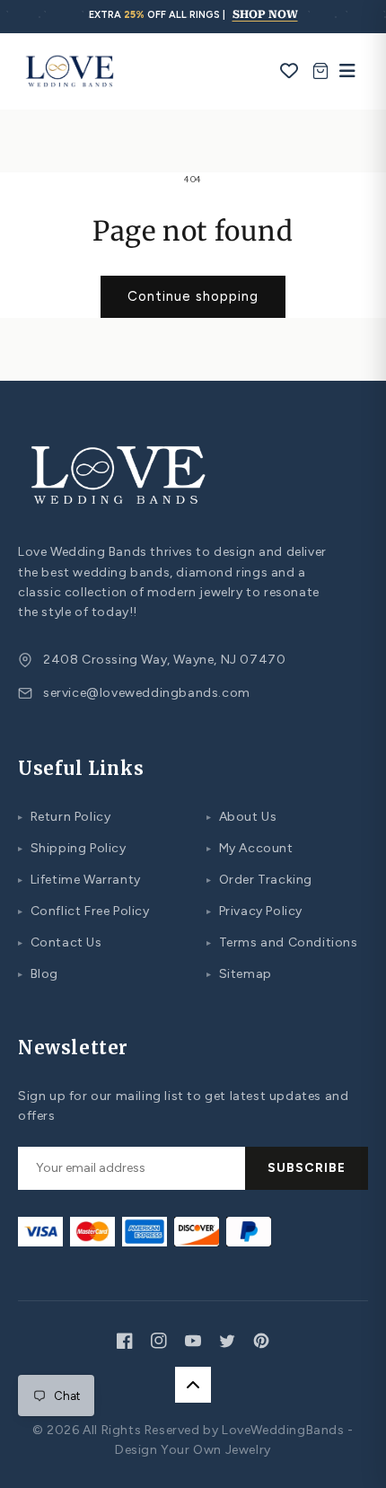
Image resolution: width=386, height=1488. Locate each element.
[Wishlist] (289, 71)
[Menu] (342, 71)
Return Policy (64, 816)
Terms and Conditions (282, 942)
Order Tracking (259, 879)
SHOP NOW (265, 14)
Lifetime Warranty (79, 879)
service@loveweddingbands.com (146, 692)
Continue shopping (193, 296)
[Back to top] (193, 1385)
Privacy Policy (254, 911)
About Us (241, 816)
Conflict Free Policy (84, 911)
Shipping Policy (72, 848)
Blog (38, 974)
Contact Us (60, 942)
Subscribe (307, 1167)
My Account (250, 848)
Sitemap (239, 974)
